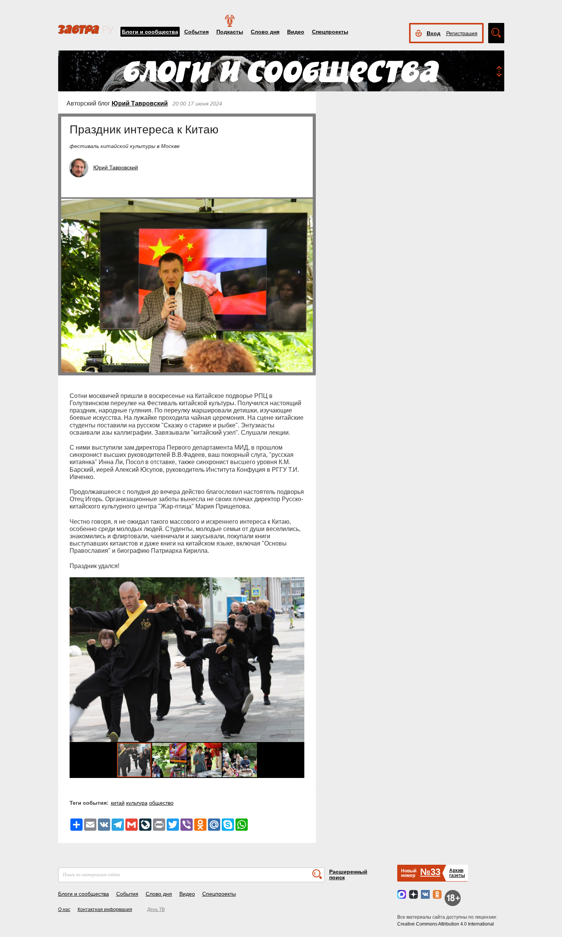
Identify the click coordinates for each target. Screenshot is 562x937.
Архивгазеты (457, 873)
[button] (297, 659)
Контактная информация (105, 909)
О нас (64, 909)
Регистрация (462, 33)
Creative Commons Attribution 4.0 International (445, 924)
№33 (430, 872)
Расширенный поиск (348, 874)
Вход (433, 33)
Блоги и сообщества (150, 32)
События (196, 32)
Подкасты (229, 32)
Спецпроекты (330, 32)
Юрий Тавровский (140, 103)
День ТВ (156, 909)
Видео (295, 32)
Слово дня (265, 32)
